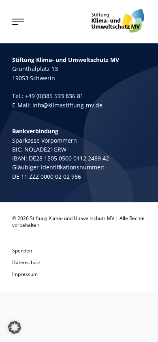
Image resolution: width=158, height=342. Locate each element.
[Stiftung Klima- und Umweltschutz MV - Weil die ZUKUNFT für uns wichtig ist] (118, 20)
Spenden (22, 250)
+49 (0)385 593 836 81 (54, 96)
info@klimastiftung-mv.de (67, 105)
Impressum (25, 274)
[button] (14, 327)
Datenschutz (26, 262)
